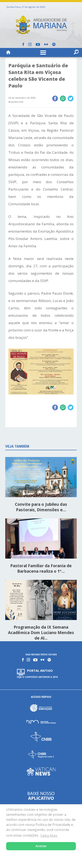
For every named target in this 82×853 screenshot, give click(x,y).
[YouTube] (38, 44)
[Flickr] (46, 44)
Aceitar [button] (41, 846)
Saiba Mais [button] (48, 835)
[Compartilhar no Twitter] (70, 98)
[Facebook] (23, 44)
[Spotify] (54, 44)
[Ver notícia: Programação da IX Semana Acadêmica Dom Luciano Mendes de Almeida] (41, 600)
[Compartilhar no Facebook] (55, 98)
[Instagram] (30, 44)
